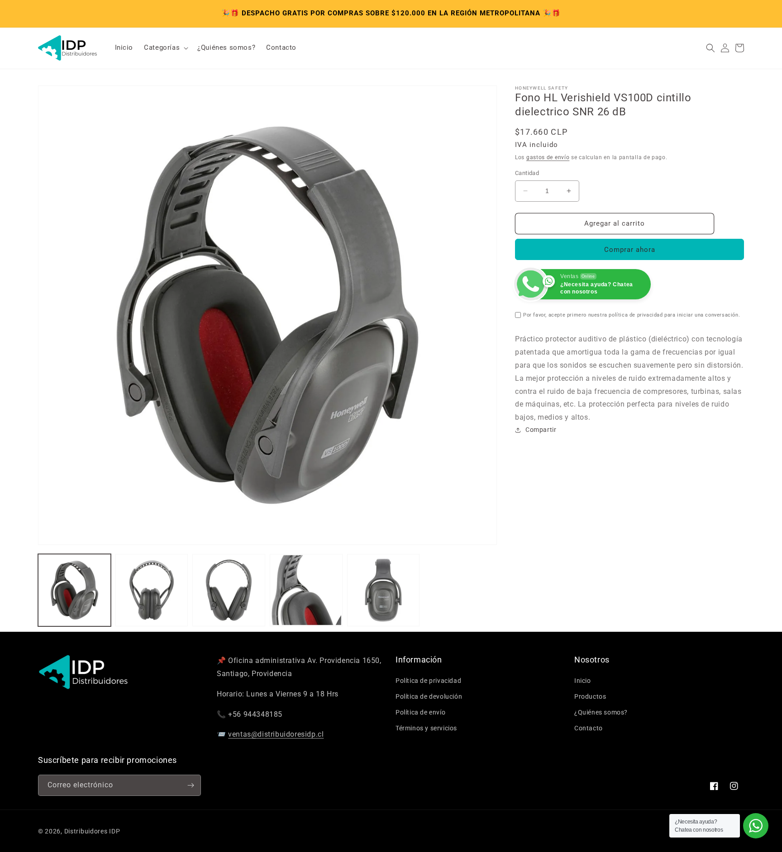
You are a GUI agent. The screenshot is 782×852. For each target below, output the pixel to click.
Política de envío (420, 712)
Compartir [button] (540, 429)
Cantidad (527, 173)
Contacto (588, 728)
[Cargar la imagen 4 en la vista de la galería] (306, 590)
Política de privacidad (428, 680)
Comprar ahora (629, 250)
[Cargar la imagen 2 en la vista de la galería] (151, 590)
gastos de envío (548, 157)
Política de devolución (429, 696)
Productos (590, 696)
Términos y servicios (426, 728)
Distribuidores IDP (92, 831)
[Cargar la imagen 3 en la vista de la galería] (228, 590)
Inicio (582, 680)
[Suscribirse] (190, 785)
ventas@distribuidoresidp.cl (276, 734)
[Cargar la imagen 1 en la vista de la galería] (74, 590)
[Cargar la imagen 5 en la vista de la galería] (383, 590)
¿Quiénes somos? (601, 712)
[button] (165, 48)
